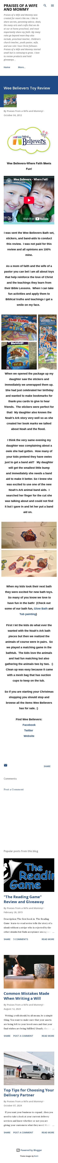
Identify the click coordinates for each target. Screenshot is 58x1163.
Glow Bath (41, 608)
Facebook (29, 724)
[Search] (45, 5)
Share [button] (47, 766)
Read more (48, 939)
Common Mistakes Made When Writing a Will (26, 996)
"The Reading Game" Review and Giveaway (24, 899)
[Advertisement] (29, 820)
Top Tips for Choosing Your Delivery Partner (29, 1092)
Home (7, 67)
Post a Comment (14, 789)
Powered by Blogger (31, 1150)
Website (29, 736)
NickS (36, 1156)
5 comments (20, 939)
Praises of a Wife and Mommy (20, 7)
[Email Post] (5, 766)
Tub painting (27, 614)
